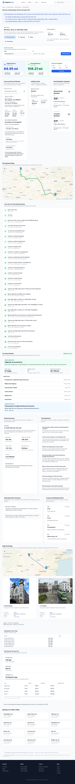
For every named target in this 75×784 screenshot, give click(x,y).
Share (31, 37)
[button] (21, 168)
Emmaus (33, 91)
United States (10, 7)
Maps (29, 2)
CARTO (70, 198)
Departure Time (8, 88)
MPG (59, 65)
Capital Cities (5, 770)
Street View (41, 770)
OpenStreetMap (65, 198)
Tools (36, 2)
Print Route (10, 41)
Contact (59, 773)
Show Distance (66, 53)
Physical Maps (24, 766)
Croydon (43, 606)
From (5, 51)
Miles (66, 65)
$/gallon (53, 65)
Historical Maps (24, 770)
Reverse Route (11, 37)
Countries (4, 766)
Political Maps (24, 768)
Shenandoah (26, 7)
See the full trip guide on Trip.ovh (25, 752)
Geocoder (41, 768)
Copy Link (22, 37)
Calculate (61, 71)
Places (23, 2)
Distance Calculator (43, 766)
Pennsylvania (18, 7)
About (58, 766)
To (33, 51)
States (3, 768)
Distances (43, 2)
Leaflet (58, 198)
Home (3, 7)
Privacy (58, 770)
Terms (58, 768)
